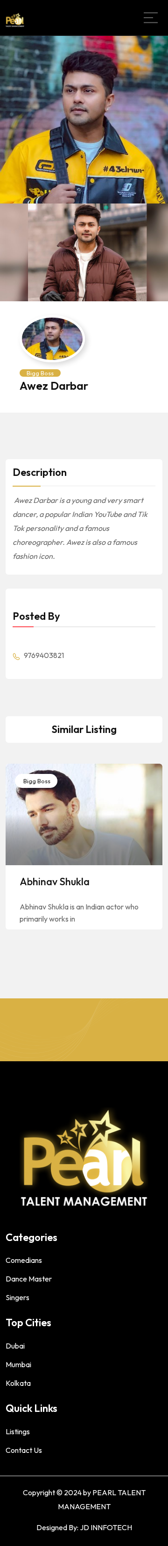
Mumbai (18, 1364)
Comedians (24, 1260)
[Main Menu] (150, 17)
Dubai (15, 1345)
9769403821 (43, 655)
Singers (17, 1297)
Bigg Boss (40, 373)
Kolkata (18, 1383)
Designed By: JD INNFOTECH (84, 1527)
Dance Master (29, 1278)
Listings (18, 1431)
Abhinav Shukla (55, 881)
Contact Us (24, 1450)
